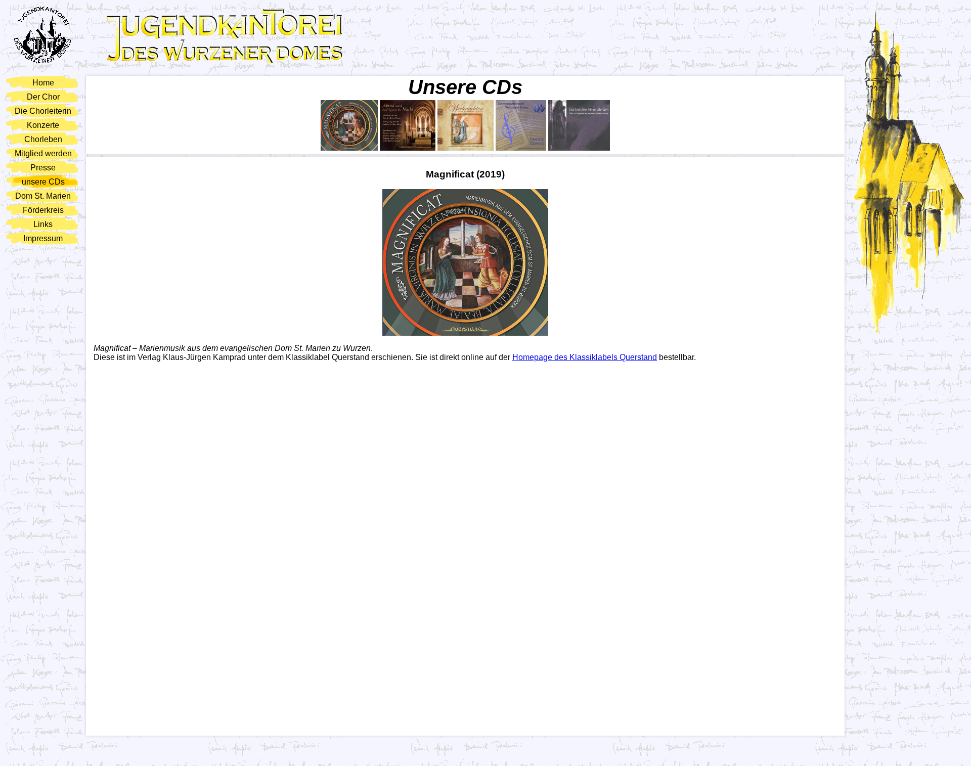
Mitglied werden (43, 153)
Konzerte (43, 125)
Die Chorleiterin (43, 111)
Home (43, 82)
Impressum (43, 238)
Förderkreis (43, 210)
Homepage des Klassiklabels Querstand (584, 357)
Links (43, 224)
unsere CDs (43, 181)
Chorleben (43, 139)
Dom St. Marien (43, 196)
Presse (43, 167)
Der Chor (43, 97)
